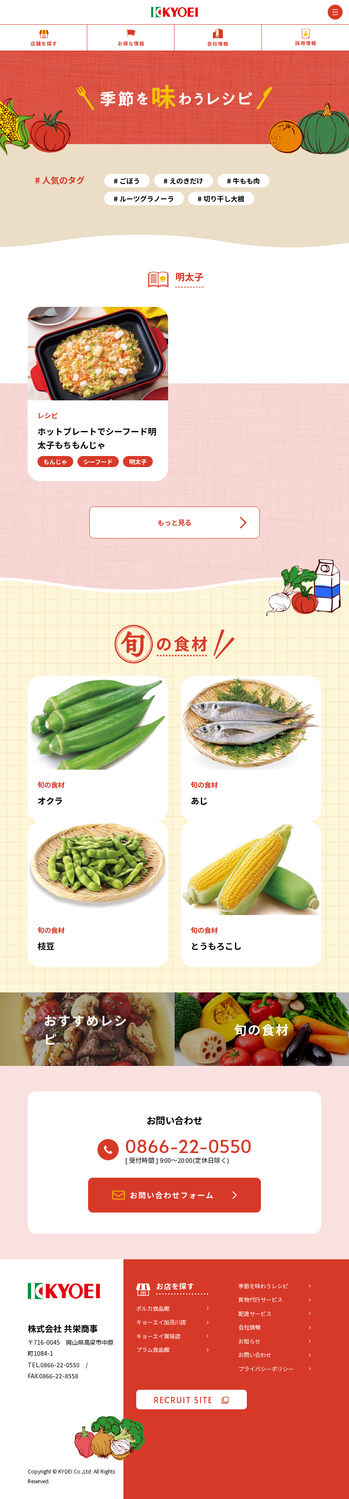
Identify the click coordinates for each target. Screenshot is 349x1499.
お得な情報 (130, 38)
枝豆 (45, 946)
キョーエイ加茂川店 (161, 1322)
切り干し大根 (223, 198)
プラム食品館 (152, 1350)
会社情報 (217, 38)
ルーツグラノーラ (147, 198)
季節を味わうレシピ (263, 1286)
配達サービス (255, 1313)
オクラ (50, 800)
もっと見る (174, 522)
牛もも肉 (246, 181)
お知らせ (249, 1341)
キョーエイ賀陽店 (158, 1336)
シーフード (98, 461)
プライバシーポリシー (266, 1369)
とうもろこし (216, 946)
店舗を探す (43, 38)
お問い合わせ (255, 1355)
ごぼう (130, 181)
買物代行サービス (260, 1299)
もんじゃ (55, 461)
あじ (199, 800)
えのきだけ (186, 181)
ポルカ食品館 (152, 1308)
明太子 (138, 461)
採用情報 (305, 38)
